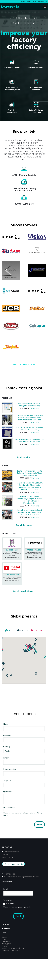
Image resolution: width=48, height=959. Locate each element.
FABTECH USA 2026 (34, 550)
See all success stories (24, 364)
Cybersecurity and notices (11, 950)
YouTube (6, 928)
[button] (7, 675)
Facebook (4, 928)
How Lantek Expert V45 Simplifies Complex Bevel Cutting (30, 428)
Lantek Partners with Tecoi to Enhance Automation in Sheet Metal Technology (29, 473)
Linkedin (8, 928)
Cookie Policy (6, 941)
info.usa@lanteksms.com (12, 877)
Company (23, 1)
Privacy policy (6, 944)
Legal (4, 939)
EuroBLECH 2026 (12, 550)
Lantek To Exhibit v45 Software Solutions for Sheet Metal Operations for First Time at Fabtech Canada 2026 (30, 486)
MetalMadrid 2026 (12, 575)
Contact (4, 937)
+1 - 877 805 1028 (9, 874)
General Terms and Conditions (13, 948)
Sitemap (5, 946)
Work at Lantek (31, 1)
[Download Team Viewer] (14, 864)
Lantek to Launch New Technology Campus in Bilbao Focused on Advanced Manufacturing (29, 499)
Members (40, 1)
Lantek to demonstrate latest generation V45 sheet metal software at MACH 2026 (29, 512)
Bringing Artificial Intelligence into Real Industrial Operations (29, 440)
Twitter (2, 928)
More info (35, 408)
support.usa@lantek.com (30, 877)
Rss (10, 928)
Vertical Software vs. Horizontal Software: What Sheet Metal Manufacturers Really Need (30, 417)
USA (46, 1)
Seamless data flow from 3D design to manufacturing (29, 404)
